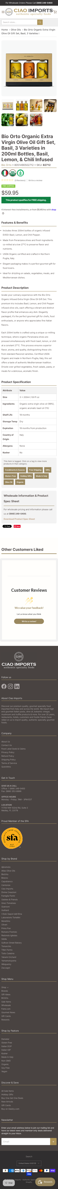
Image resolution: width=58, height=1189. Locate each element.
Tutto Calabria (7, 953)
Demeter (5, 1039)
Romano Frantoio (9, 932)
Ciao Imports (7, 888)
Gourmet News (8, 1012)
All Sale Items (7, 1091)
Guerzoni (5, 906)
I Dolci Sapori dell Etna (11, 914)
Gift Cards (6, 1016)
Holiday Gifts (26, 476)
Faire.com (5, 1009)
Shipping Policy (8, 759)
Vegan (4, 1071)
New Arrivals (7, 1101)
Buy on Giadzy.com (10, 1109)
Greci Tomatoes (8, 903)
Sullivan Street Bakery (11, 942)
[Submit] (40, 22)
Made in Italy (41, 476)
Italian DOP (6, 1046)
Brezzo (4, 878)
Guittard (5, 910)
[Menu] (3, 12)
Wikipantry (6, 964)
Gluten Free (6, 1042)
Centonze (5, 885)
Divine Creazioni (8, 892)
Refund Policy (7, 756)
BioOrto (4, 874)
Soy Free (5, 1068)
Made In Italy (7, 1057)
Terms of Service (9, 763)
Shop (3, 987)
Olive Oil (8, 482)
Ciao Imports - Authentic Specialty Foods (27, 1180)
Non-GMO (6, 1060)
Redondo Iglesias (9, 935)
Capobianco (7, 881)
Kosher (4, 1053)
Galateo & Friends (9, 899)
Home (4, 29)
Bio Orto (6, 164)
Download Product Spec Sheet (19, 519)
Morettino (5, 921)
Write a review (35, 180)
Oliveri (4, 924)
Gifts (48, 470)
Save (18, 526)
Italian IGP (6, 1050)
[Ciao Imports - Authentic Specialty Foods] (29, 12)
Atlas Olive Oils (8, 870)
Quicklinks (6, 766)
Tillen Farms (6, 950)
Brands (4, 991)
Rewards (5, 1019)
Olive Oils (16, 29)
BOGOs (4, 998)
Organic (20, 482)
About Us (5, 741)
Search (29, 1156)
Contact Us (6, 745)
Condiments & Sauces (15, 470)
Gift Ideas (5, 994)
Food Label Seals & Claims (13, 748)
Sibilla (4, 939)
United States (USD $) (27, 1163)
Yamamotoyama (8, 960)
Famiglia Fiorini (8, 896)
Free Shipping (35, 470)
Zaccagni (5, 968)
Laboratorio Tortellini (10, 917)
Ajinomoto (5, 867)
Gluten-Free (10, 476)
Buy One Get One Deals (12, 1098)
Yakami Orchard (8, 957)
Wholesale (6, 1005)
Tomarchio (6, 946)
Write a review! (29, 621)
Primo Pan (6, 928)
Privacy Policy (7, 752)
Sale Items (6, 1001)
